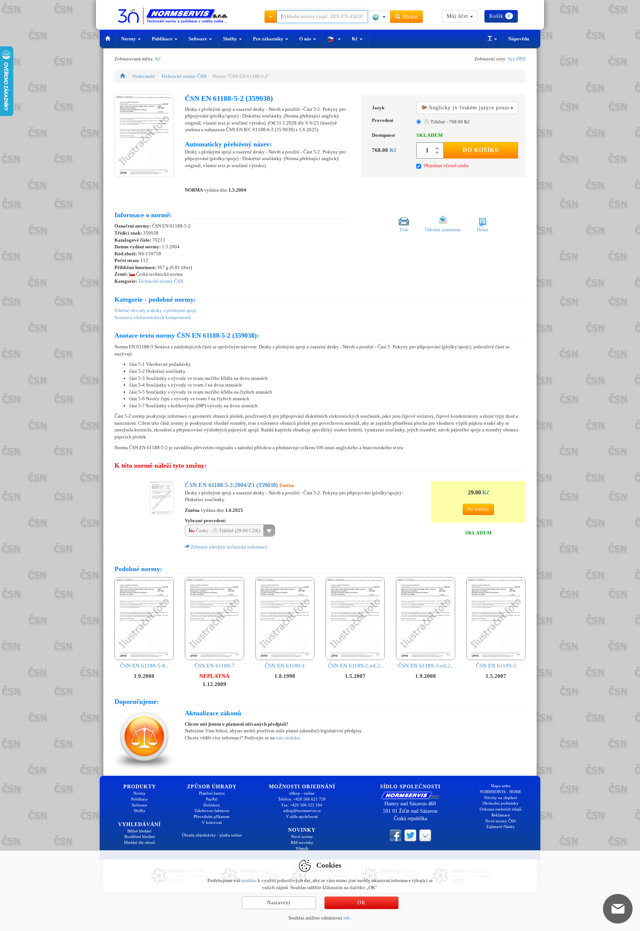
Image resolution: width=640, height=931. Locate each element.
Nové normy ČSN (500, 821)
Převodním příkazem (212, 816)
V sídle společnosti (302, 816)
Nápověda (518, 39)
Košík (499, 16)
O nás (305, 39)
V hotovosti (212, 822)
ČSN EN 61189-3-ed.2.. (425, 666)
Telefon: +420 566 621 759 (302, 799)
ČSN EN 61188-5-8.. (144, 666)
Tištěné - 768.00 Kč (449, 122)
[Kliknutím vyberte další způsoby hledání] (270, 16)
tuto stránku (288, 738)
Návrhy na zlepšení (500, 797)
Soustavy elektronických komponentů (152, 317)
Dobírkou (211, 805)
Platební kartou (212, 793)
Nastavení (279, 902)
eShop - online (301, 793)
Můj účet (458, 16)
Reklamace (500, 815)
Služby (230, 39)
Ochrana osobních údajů (500, 809)
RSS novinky (302, 842)
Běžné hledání (139, 831)
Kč (355, 39)
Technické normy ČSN (183, 76)
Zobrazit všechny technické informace (228, 547)
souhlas (249, 880)
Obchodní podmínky (501, 803)
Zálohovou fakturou (211, 810)
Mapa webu (501, 785)
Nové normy (302, 836)
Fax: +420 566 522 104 (301, 805)
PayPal (211, 799)
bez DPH (517, 59)
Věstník (302, 848)
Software (198, 39)
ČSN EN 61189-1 (285, 666)
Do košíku (481, 150)
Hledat (409, 17)
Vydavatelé (143, 76)
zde (346, 918)
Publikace (163, 39)
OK (361, 902)
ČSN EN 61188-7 (214, 666)
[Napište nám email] (425, 834)
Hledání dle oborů (139, 842)
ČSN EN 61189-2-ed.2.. (355, 666)
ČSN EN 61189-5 (496, 666)
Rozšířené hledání (139, 836)
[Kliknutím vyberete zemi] (378, 16)
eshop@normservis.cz (302, 810)
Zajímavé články (500, 826)
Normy (129, 39)
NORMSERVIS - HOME (500, 791)
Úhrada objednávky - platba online (212, 835)
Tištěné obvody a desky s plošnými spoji (155, 310)
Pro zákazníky (268, 39)
